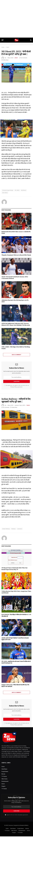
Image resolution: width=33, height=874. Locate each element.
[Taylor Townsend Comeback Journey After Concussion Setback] (16, 266)
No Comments (24, 57)
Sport (16, 57)
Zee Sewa (4, 192)
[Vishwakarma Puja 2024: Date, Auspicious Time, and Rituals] (16, 580)
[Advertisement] (16, 18)
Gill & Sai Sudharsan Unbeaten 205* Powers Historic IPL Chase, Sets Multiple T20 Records (16, 324)
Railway (13, 528)
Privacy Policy (14, 387)
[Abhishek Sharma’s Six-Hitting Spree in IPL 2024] (16, 289)
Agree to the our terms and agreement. (17, 814)
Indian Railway (6, 528)
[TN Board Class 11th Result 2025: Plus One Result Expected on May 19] (16, 557)
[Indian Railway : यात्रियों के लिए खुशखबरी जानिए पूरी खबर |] (16, 420)
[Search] (30, 40)
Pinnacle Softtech (24, 825)
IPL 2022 (17, 190)
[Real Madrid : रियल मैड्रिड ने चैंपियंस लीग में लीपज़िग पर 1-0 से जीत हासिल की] (16, 604)
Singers (3, 786)
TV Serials (4, 788)
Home (3, 766)
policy (21, 814)
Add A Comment (16, 354)
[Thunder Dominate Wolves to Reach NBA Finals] (16, 244)
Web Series (4, 778)
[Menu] (3, 40)
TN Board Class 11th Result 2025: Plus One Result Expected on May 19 (15, 568)
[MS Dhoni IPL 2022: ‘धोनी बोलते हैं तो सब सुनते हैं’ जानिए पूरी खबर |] (16, 72)
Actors (3, 783)
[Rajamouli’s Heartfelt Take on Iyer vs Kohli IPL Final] (16, 221)
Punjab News (5, 771)
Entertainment (5, 781)
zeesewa (19, 528)
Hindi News (4, 769)
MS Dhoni (23, 190)
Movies (3, 774)
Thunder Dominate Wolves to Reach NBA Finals (16, 255)
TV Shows (4, 776)
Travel (28, 405)
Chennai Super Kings (7, 190)
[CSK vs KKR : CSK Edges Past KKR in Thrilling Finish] (16, 336)
